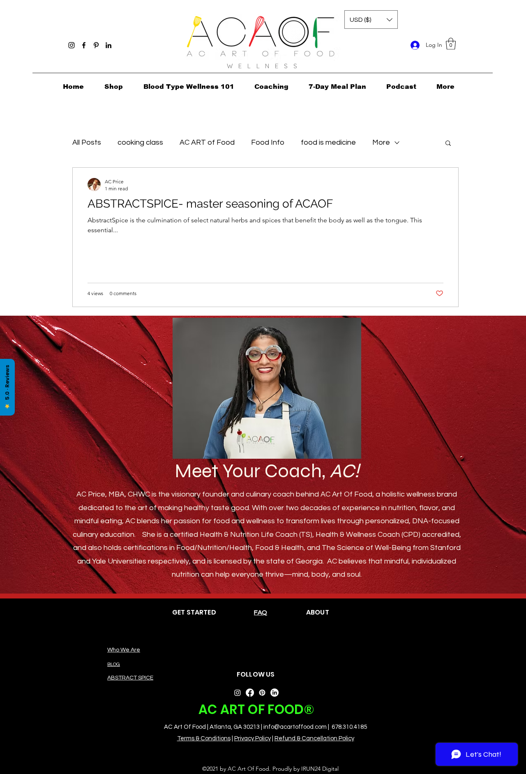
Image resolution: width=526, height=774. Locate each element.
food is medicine (328, 142)
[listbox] (371, 19)
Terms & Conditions (204, 738)
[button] (451, 44)
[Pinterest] (96, 45)
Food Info (267, 142)
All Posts (86, 142)
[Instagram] (71, 45)
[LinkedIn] (108, 45)
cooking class (140, 142)
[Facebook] (84, 45)
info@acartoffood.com (295, 727)
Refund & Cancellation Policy (314, 738)
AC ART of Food (207, 142)
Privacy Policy (252, 738)
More (381, 142)
